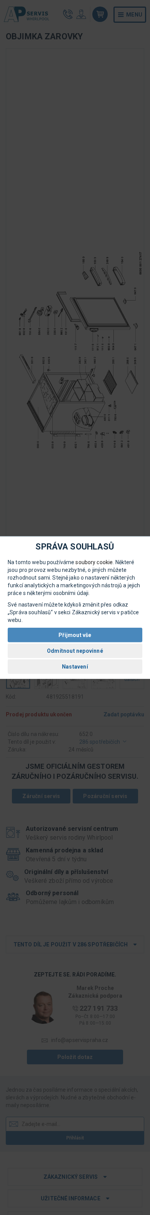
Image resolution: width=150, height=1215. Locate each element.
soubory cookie (94, 562)
